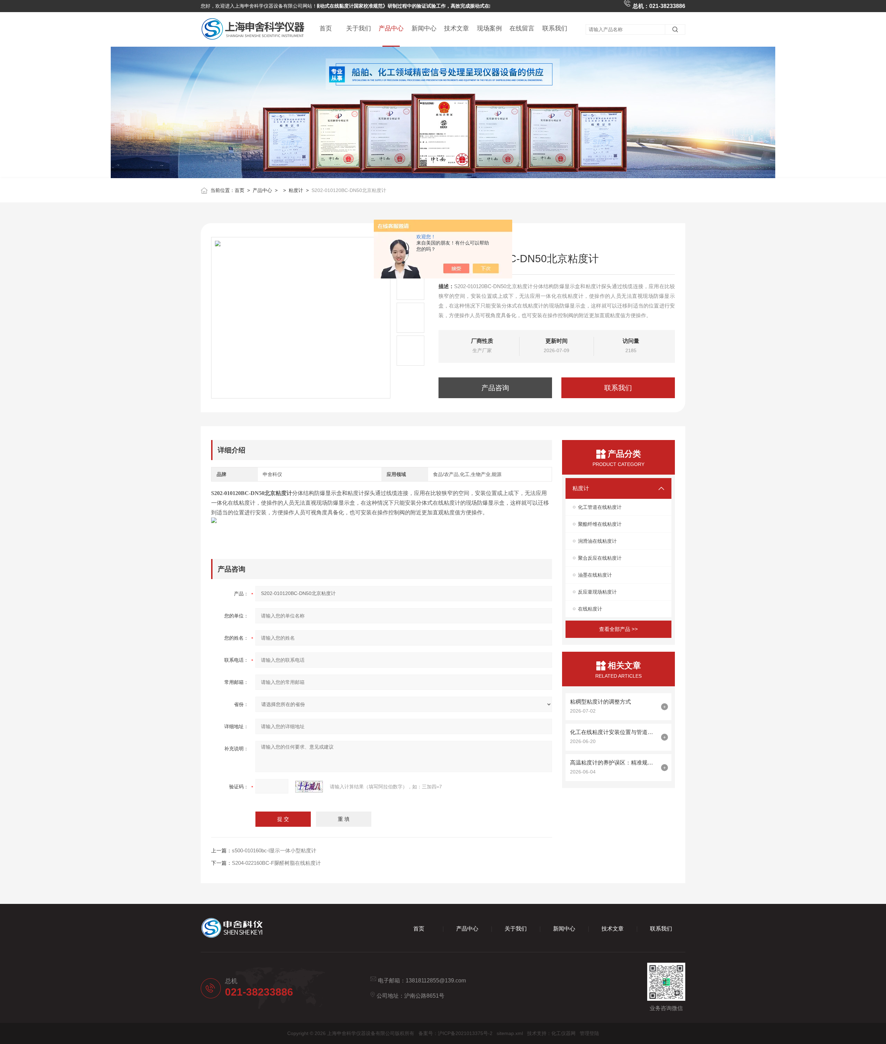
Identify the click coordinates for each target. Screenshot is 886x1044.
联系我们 (554, 28)
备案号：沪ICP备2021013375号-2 (455, 1033)
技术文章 (456, 28)
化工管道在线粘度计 (600, 507)
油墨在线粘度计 (595, 575)
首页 (325, 28)
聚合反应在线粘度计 (600, 558)
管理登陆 (589, 1033)
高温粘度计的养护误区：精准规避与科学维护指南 (614, 763)
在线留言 (521, 28)
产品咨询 (495, 388)
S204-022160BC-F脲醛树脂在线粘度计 (276, 863)
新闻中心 (424, 28)
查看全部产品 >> (618, 629)
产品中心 (391, 28)
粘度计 (296, 190)
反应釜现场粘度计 (597, 592)
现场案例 (489, 28)
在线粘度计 (590, 609)
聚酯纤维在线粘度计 (600, 524)
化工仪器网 (563, 1033)
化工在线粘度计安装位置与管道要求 (614, 732)
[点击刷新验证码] (309, 787)
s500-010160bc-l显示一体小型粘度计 (274, 850)
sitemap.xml (510, 1033)
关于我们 (358, 28)
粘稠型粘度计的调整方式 (600, 702)
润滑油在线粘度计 (597, 541)
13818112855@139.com (436, 980)
